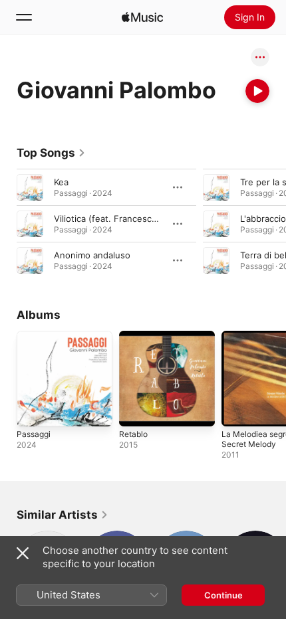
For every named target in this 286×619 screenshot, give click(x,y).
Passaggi (34, 434)
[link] (51, 152)
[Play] (257, 91)
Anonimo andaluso (92, 255)
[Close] (23, 553)
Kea (61, 182)
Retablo (133, 434)
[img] (142, 17)
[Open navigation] (24, 17)
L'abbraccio (263, 218)
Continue (223, 595)
